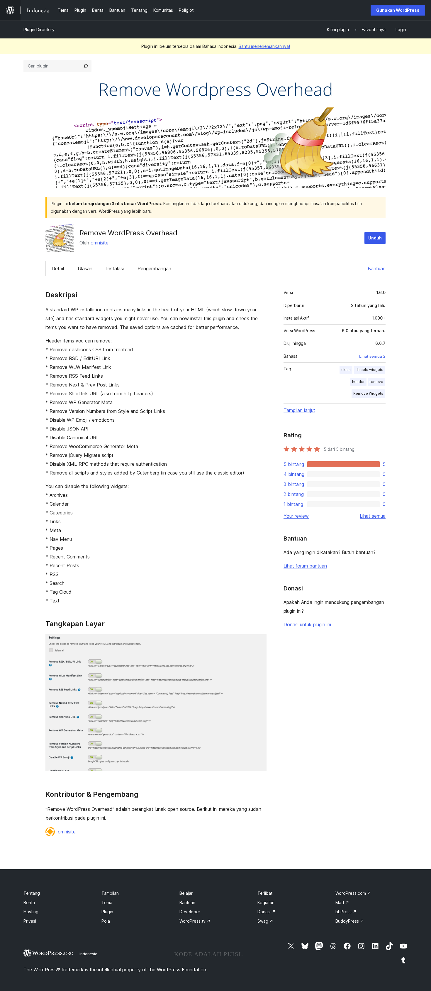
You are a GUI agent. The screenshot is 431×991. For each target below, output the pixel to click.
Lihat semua (373, 516)
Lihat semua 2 (372, 356)
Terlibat (264, 893)
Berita (29, 902)
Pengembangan (154, 268)
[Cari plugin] (85, 66)
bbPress (346, 911)
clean (346, 369)
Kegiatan (265, 902)
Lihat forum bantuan (305, 566)
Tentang (31, 893)
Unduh (375, 237)
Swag (265, 921)
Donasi (266, 911)
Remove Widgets (368, 393)
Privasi (29, 921)
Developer (189, 911)
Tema (106, 902)
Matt (342, 902)
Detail (58, 268)
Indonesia (88, 953)
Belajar (186, 893)
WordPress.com (353, 893)
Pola (105, 921)
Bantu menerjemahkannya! (264, 46)
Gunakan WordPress (398, 10)
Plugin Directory (39, 29)
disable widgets (369, 369)
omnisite (99, 243)
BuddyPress (349, 921)
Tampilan (110, 893)
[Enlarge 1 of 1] (259, 642)
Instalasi (115, 268)
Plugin (107, 911)
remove (376, 381)
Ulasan (85, 268)
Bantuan (377, 268)
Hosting (30, 911)
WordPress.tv (195, 921)
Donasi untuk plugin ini (307, 624)
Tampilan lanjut (299, 410)
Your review (296, 516)
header (358, 381)
